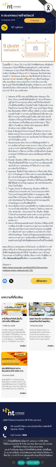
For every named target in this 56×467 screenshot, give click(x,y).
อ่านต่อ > (23, 345)
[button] (5, 281)
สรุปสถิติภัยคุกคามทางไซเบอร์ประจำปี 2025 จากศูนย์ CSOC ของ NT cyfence (14, 369)
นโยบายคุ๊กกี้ (33, 463)
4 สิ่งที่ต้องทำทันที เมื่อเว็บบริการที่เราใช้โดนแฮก (12, 320)
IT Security (34, 20)
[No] (52, 452)
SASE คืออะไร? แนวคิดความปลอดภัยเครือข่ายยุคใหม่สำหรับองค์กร (41, 320)
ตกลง (21, 463)
